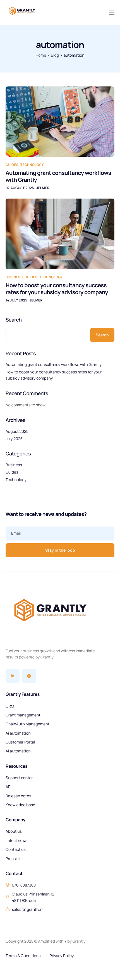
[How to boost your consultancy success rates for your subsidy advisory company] (60, 233)
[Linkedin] (13, 676)
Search (14, 320)
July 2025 (14, 438)
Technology (32, 164)
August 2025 (17, 431)
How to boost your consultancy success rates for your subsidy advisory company (57, 288)
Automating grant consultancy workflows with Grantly (58, 176)
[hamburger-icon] (111, 13)
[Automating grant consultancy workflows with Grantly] (60, 121)
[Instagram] (29, 676)
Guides (12, 164)
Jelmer (42, 187)
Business (14, 277)
